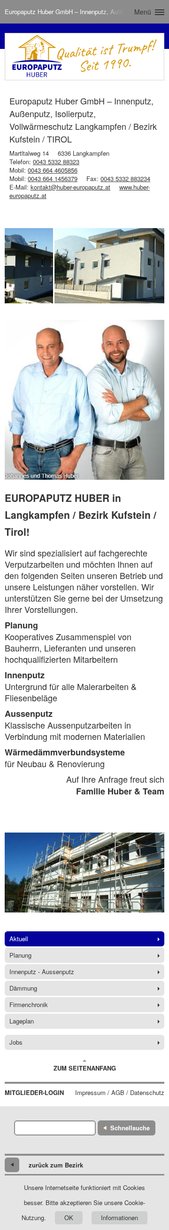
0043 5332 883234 (125, 178)
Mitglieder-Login (34, 1092)
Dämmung (23, 988)
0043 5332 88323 (56, 161)
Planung (20, 955)
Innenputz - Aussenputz (41, 971)
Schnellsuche (130, 1127)
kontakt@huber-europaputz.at (70, 187)
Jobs (16, 1042)
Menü (142, 11)
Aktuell (18, 938)
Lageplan (21, 1020)
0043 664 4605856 (52, 170)
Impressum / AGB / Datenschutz (119, 1092)
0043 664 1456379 (52, 178)
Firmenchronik (28, 1004)
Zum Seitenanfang (85, 1067)
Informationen (119, 1217)
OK (68, 1217)
